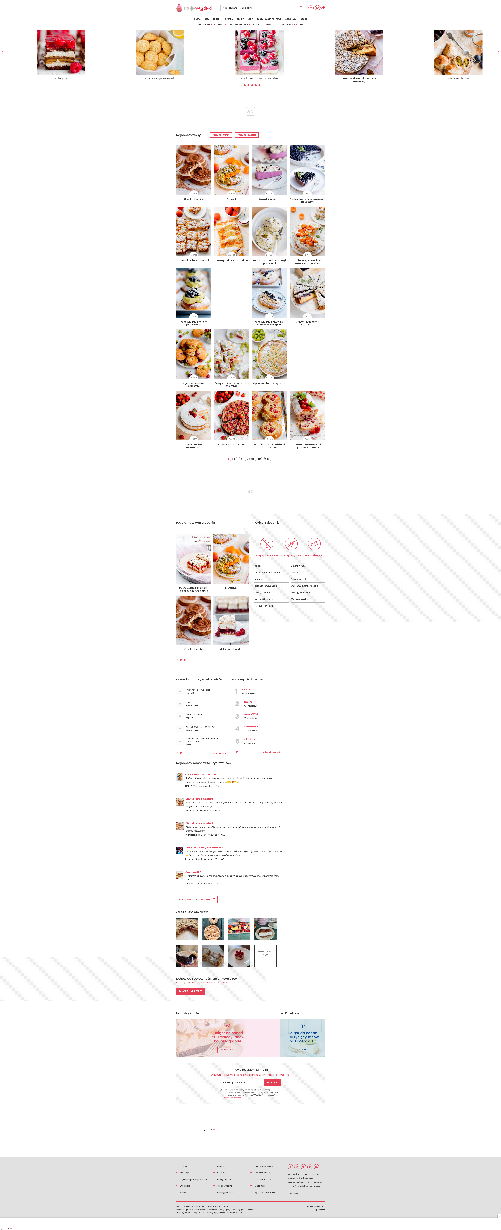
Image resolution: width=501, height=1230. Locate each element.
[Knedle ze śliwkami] (449, 52)
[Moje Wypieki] (194, 11)
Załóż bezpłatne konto (190, 991)
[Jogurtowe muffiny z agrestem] (193, 354)
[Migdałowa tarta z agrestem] (269, 354)
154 (253, 459)
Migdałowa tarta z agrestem (269, 383)
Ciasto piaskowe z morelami (231, 260)
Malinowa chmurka (231, 649)
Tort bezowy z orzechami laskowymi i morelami (307, 262)
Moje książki (185, 1173)
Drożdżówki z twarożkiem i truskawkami (269, 446)
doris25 (246, 689)
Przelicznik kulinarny (262, 1173)
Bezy (207, 19)
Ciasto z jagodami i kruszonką (307, 323)
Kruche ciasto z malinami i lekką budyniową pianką (193, 589)
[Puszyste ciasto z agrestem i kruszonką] (231, 354)
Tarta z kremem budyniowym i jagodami (307, 200)
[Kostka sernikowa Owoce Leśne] (250, 52)
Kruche (216, 19)
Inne (301, 24)
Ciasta (197, 19)
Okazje (255, 24)
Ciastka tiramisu (194, 199)
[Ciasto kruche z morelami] (193, 231)
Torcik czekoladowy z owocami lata (204, 848)
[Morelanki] (231, 170)
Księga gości (259, 1186)
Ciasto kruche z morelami (194, 260)
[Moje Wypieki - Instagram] (317, 7)
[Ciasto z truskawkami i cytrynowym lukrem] (307, 415)
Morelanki (231, 199)
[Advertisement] (250, 1123)
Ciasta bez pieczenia (238, 24)
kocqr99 (248, 701)
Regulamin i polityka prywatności (194, 1179)
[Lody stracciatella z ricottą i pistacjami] (269, 231)
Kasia (189, 810)
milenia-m (249, 739)
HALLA (188, 785)
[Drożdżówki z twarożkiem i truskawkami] (269, 415)
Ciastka (229, 19)
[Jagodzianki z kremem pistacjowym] (193, 293)
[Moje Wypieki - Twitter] (303, 1166)
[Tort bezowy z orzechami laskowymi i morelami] (307, 231)
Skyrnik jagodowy (269, 199)
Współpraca (185, 1186)
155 (260, 459)
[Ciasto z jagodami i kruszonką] (307, 293)
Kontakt (183, 1192)
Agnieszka (191, 834)
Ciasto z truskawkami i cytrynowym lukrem (307, 446)
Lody (250, 19)
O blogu (183, 1166)
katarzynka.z (251, 726)
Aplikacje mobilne (224, 1186)
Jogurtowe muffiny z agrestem (194, 384)
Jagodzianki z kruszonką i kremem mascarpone (269, 323)
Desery (240, 19)
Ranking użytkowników (264, 1166)
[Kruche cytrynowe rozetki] (151, 52)
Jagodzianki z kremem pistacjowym (194, 323)
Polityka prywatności (217, 1212)
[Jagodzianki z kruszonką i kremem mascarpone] (269, 293)
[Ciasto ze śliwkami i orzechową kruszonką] (350, 52)
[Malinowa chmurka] (231, 620)
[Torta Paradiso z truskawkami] (193, 415)
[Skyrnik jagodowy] (269, 170)
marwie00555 (251, 714)
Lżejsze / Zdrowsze (285, 24)
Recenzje (221, 1166)
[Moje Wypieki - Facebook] (311, 7)
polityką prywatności (232, 1097)
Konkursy (221, 1173)
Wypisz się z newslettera (264, 1192)
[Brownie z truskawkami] (231, 415)
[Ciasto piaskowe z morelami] (231, 231)
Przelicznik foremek (262, 1179)
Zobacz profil (228, 1049)
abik (187, 883)
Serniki (304, 19)
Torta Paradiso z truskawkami (194, 446)
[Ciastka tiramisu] (193, 170)
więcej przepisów (219, 753)
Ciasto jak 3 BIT (193, 872)
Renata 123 (191, 859)
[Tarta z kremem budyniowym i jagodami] (307, 170)
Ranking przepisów (225, 1192)
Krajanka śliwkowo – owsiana (200, 774)
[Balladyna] (52, 52)
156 (266, 459)
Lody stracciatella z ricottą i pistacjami (269, 262)
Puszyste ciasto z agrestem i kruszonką (232, 384)
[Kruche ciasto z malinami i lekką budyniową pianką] (193, 559)
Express (267, 24)
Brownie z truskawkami (231, 444)
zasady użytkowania (234, 1212)
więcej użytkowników (272, 752)
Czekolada (290, 19)
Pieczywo (218, 24)
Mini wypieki (204, 24)
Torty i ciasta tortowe (269, 19)
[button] (241, 85)
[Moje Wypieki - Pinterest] (309, 1166)
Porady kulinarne (224, 1179)
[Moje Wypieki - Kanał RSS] (316, 1166)
